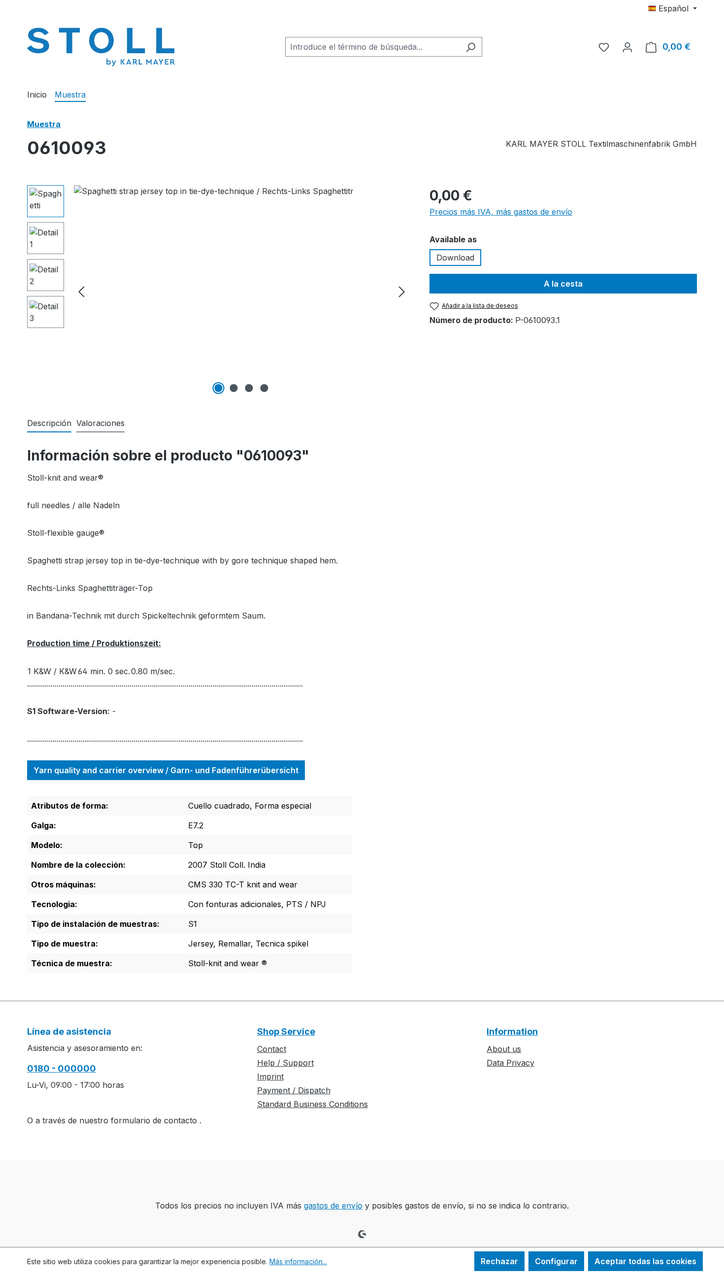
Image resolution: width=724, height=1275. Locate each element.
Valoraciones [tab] (100, 423)
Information (512, 1031)
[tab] (49, 423)
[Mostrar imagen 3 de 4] (249, 388)
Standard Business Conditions (312, 1104)
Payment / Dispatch (293, 1090)
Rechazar (499, 1261)
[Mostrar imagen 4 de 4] (264, 388)
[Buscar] (470, 47)
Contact (271, 1049)
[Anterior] (81, 291)
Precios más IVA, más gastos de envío (500, 212)
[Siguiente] (402, 291)
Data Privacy (510, 1063)
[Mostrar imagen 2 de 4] (234, 388)
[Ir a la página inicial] (101, 45)
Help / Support (285, 1063)
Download (455, 257)
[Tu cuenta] (627, 47)
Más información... (298, 1261)
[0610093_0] (241, 291)
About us (504, 1049)
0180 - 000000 (61, 1068)
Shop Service (286, 1031)
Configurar (556, 1261)
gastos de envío (333, 1205)
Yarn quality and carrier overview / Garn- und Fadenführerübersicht (165, 770)
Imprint (270, 1076)
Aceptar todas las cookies (645, 1261)
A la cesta (563, 284)
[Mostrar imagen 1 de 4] (219, 388)
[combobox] (372, 47)
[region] (218, 291)
